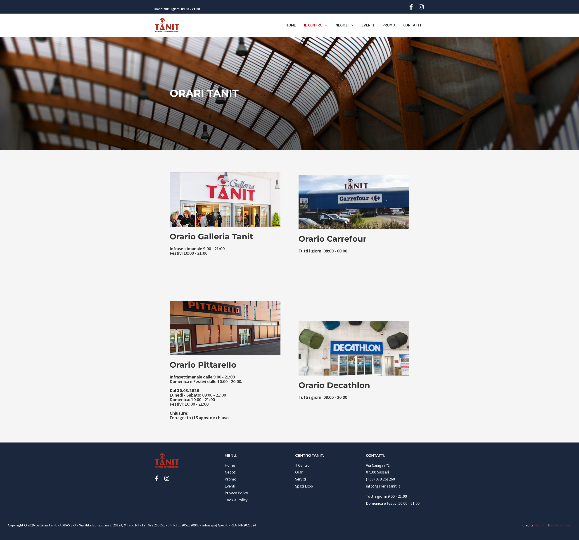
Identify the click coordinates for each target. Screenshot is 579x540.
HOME (291, 25)
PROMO (388, 25)
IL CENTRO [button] (313, 25)
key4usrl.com (561, 525)
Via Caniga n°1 (378, 465)
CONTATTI (412, 25)
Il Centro (302, 465)
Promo (230, 479)
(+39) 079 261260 (380, 479)
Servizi (300, 479)
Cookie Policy (236, 499)
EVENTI (368, 25)
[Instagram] (421, 7)
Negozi (231, 472)
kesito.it (540, 525)
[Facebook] (411, 7)
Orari (299, 472)
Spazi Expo (304, 486)
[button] (325, 25)
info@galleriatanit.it (383, 486)
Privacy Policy (236, 492)
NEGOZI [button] (342, 25)
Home (230, 465)
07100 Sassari (377, 472)
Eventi (230, 486)
